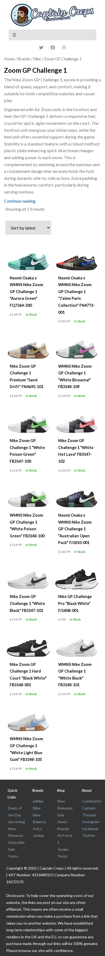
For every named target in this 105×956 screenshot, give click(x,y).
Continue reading (20, 200)
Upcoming (16, 821)
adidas (38, 801)
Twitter (88, 835)
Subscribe (16, 842)
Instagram (90, 821)
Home (9, 58)
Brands (63, 828)
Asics (37, 828)
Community (92, 801)
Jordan (38, 835)
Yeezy (62, 856)
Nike (37, 58)
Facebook (90, 828)
